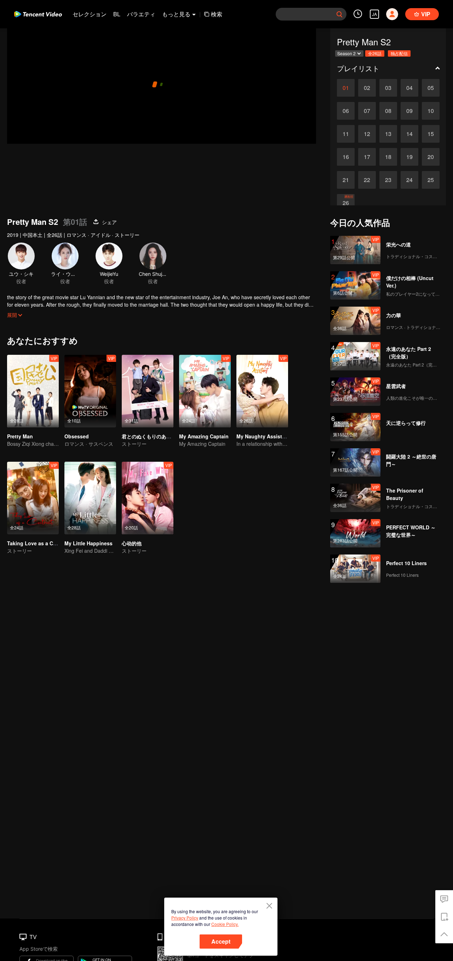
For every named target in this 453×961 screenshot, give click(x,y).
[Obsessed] (90, 391)
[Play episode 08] (388, 111)
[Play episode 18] (388, 157)
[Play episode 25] (431, 180)
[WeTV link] (38, 14)
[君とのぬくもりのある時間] (147, 391)
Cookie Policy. (225, 924)
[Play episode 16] (346, 157)
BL (116, 14)
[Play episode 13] (388, 134)
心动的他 (132, 543)
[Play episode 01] (346, 88)
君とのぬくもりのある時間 (151, 436)
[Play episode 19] (409, 157)
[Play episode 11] (346, 134)
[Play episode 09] (409, 111)
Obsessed (76, 436)
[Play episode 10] (431, 111)
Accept (220, 941)
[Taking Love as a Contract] (33, 498)
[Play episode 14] (409, 134)
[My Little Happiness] (90, 498)
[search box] (339, 14)
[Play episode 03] (388, 88)
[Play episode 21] (346, 180)
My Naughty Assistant (263, 436)
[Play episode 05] (431, 88)
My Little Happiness (88, 543)
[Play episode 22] (367, 180)
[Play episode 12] (367, 134)
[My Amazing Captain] (205, 391)
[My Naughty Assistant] (262, 391)
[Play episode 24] (409, 180)
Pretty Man (20, 436)
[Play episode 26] (346, 203)
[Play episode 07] (367, 111)
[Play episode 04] (409, 88)
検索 (216, 14)
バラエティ (141, 14)
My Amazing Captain (204, 436)
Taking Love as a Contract (38, 543)
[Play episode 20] (431, 157)
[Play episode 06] (346, 111)
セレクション (90, 14)
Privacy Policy (184, 918)
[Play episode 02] (367, 88)
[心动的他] (147, 498)
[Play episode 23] (388, 180)
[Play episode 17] (367, 157)
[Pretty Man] (33, 391)
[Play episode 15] (431, 134)
